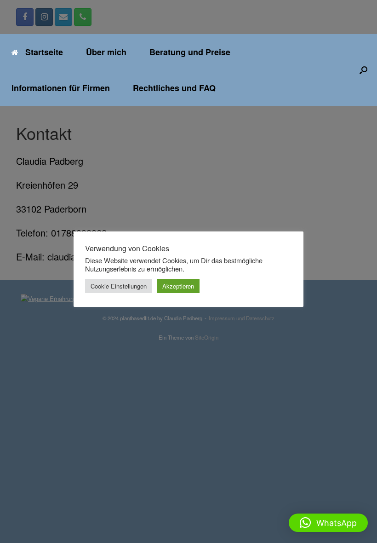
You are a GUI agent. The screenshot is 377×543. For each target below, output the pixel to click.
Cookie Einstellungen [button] (119, 286)
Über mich (106, 52)
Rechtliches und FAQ (174, 88)
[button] (363, 70)
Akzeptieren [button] (178, 286)
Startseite (44, 52)
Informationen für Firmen (60, 88)
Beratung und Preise (189, 52)
